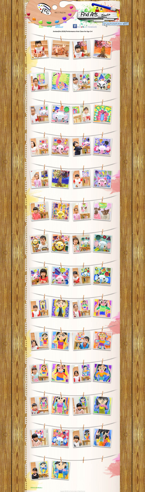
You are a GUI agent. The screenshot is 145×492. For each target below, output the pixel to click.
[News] (64, 18)
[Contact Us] (71, 8)
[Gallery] (48, 23)
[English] (63, 12)
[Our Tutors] (34, 19)
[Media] (69, 15)
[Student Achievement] (56, 22)
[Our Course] (40, 22)
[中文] (57, 12)
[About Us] (28, 14)
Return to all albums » (36, 487)
